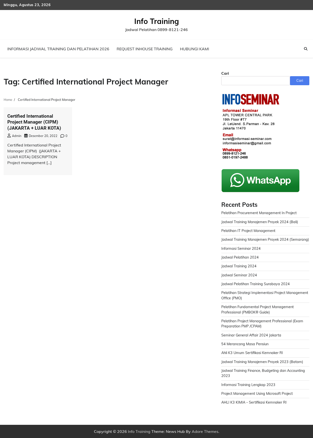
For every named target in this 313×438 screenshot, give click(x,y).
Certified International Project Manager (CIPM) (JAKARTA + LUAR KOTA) (34, 122)
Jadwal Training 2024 (239, 266)
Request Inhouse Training (145, 48)
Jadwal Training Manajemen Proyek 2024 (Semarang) (265, 239)
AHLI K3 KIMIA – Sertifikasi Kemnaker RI (254, 402)
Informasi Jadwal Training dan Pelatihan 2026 (58, 48)
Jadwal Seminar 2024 (239, 275)
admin (16, 136)
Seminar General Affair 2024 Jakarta (251, 335)
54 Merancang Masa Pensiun (244, 344)
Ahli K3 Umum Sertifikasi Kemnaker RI (252, 353)
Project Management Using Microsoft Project (257, 393)
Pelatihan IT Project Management (248, 231)
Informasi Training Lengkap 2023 (248, 385)
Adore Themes (205, 431)
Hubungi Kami (194, 48)
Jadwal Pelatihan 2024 (240, 257)
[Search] (305, 48)
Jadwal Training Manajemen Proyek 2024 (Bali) (259, 222)
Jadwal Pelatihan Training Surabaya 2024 (255, 284)
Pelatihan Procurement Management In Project (259, 213)
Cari (225, 73)
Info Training (156, 21)
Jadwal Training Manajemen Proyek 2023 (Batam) (262, 362)
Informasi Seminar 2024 (241, 248)
